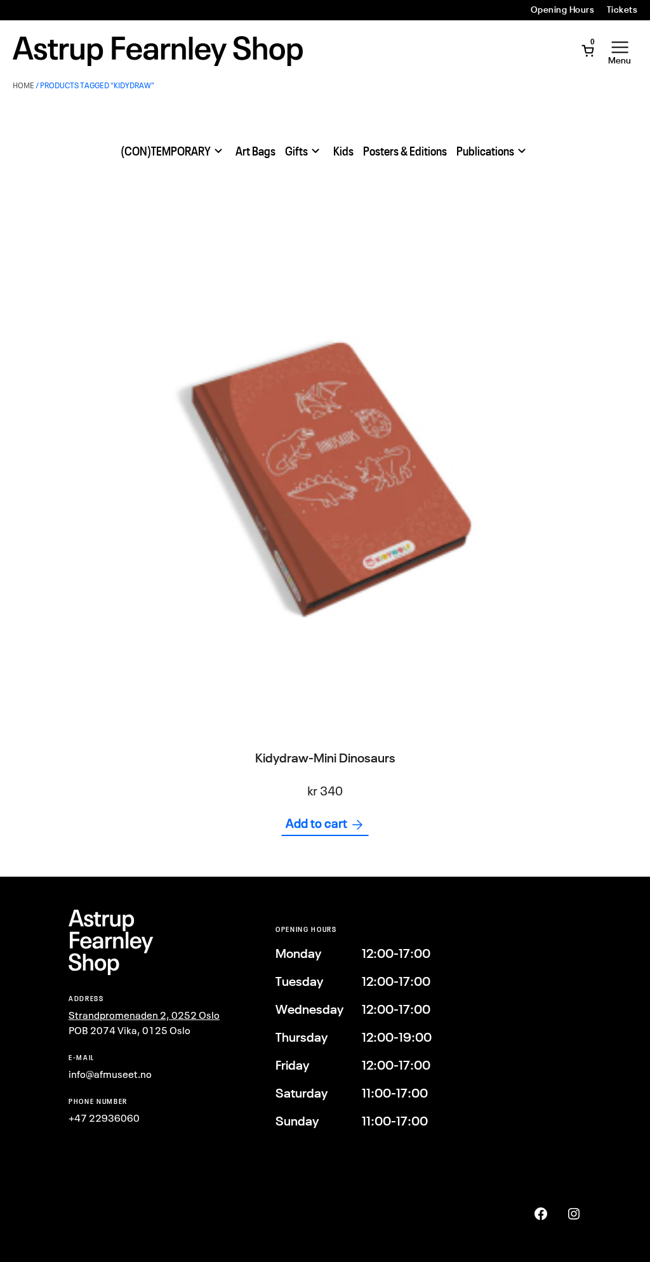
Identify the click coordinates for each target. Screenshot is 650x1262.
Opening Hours (562, 9)
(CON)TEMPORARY (166, 151)
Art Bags (255, 151)
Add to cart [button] (316, 823)
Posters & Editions (405, 151)
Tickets (622, 9)
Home (23, 85)
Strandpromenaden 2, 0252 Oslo (144, 1015)
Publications (485, 151)
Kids (343, 151)
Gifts (296, 151)
